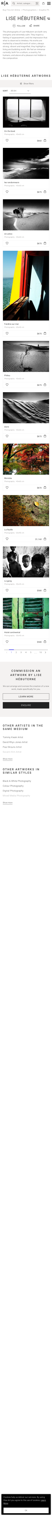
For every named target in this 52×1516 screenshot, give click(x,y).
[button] (49, 3)
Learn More (26, 696)
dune (6, 427)
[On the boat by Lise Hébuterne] (26, 112)
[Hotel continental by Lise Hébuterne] (26, 613)
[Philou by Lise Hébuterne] (26, 356)
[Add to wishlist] (7, 140)
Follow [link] (19, 25)
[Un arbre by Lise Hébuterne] (26, 214)
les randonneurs (11, 182)
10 (40, 652)
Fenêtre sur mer (11, 324)
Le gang (8, 581)
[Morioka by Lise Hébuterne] (26, 459)
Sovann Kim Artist (12, 752)
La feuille (8, 529)
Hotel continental (12, 632)
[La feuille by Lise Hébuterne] (26, 510)
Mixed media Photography (16, 795)
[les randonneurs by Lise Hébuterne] (26, 163)
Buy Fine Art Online (11, 10)
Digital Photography (13, 790)
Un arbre (8, 234)
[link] (37, 3)
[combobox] (18, 90)
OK (26, 1510)
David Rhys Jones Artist (15, 742)
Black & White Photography (17, 781)
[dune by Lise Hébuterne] (26, 407)
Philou (7, 375)
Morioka (8, 478)
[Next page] (45, 652)
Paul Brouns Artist (12, 747)
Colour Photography (13, 786)
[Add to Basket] (45, 140)
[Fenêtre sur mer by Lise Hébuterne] (26, 286)
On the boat (9, 131)
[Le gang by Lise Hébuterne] (26, 561)
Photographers (30, 10)
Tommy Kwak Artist (13, 737)
